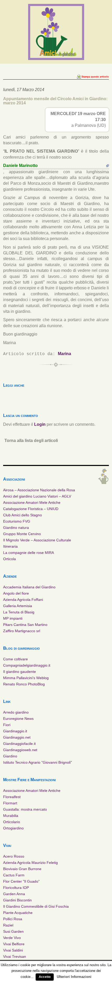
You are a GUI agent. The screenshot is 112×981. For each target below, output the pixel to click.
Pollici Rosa (12, 919)
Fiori (6, 725)
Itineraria (10, 546)
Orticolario (11, 822)
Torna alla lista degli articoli (31, 440)
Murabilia (10, 815)
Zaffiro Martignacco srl (21, 631)
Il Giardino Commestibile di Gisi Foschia (36, 906)
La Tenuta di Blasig (18, 612)
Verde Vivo (12, 938)
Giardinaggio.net (16, 737)
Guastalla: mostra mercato (25, 809)
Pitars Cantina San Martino (25, 625)
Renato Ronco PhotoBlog (24, 684)
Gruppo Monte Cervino (22, 534)
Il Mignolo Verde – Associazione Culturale (37, 540)
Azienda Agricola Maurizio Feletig (30, 862)
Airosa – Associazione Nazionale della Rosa (39, 490)
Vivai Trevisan (14, 956)
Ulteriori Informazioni (74, 977)
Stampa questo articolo (95, 76)
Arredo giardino (16, 712)
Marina (64, 353)
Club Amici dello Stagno (22, 515)
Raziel (8, 925)
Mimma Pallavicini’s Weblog (26, 678)
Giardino (10, 756)
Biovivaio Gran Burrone (22, 869)
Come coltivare (15, 659)
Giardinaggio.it (15, 731)
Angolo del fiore (16, 593)
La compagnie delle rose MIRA (28, 553)
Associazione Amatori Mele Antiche (31, 502)
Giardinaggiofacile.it (19, 743)
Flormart (10, 803)
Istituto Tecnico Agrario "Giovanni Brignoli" (37, 762)
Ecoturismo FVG (16, 521)
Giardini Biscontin (17, 900)
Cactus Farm (13, 875)
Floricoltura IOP (16, 888)
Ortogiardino (13, 828)
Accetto (45, 977)
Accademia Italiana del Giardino (29, 587)
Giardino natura (16, 527)
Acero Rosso (13, 856)
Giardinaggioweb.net (20, 750)
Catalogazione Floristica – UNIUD (30, 509)
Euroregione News (18, 718)
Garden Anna (14, 894)
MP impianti (12, 618)
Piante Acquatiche (18, 913)
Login (40, 424)
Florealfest (12, 797)
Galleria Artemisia (17, 606)
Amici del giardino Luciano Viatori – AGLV (37, 496)
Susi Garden (13, 931)
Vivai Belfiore (13, 944)
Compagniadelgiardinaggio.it (26, 665)
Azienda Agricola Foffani (23, 599)
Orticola (9, 559)
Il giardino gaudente (19, 671)
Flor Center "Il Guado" (21, 881)
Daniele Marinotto (20, 165)
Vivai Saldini (13, 950)
